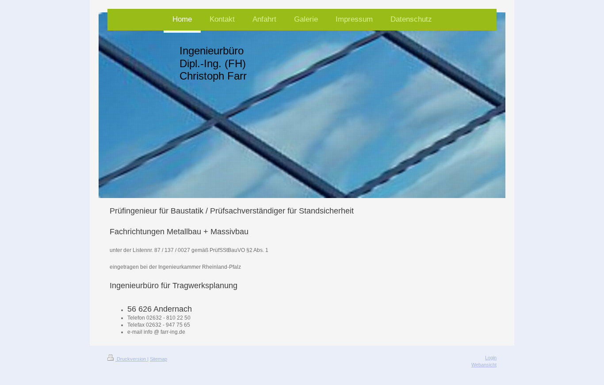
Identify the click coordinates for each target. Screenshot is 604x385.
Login (491, 357)
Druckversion (131, 359)
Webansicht (484, 364)
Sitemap (158, 359)
